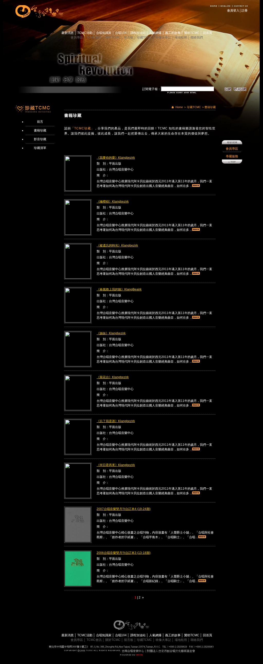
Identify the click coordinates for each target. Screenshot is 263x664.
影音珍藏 (40, 139)
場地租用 (181, 37)
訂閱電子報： (151, 89)
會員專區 (77, 37)
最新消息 (67, 33)
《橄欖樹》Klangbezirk (113, 201)
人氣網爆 (155, 33)
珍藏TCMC (145, 37)
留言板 (129, 37)
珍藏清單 (40, 148)
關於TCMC (113, 37)
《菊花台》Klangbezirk (113, 377)
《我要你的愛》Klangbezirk (116, 157)
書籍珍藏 (40, 130)
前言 (40, 122)
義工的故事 (173, 33)
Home (179, 107)
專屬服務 (232, 156)
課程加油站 (138, 33)
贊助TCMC (192, 33)
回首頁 (207, 33)
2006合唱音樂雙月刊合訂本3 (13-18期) (124, 553)
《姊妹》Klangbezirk (111, 333)
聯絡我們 (197, 37)
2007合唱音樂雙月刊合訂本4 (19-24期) (124, 509)
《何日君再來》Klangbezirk (116, 465)
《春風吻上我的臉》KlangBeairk (119, 289)
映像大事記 (164, 37)
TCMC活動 (85, 33)
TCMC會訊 (94, 37)
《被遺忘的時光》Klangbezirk (117, 245)
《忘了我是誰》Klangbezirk (116, 421)
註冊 (244, 10)
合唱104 (121, 33)
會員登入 (233, 10)
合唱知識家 (104, 33)
